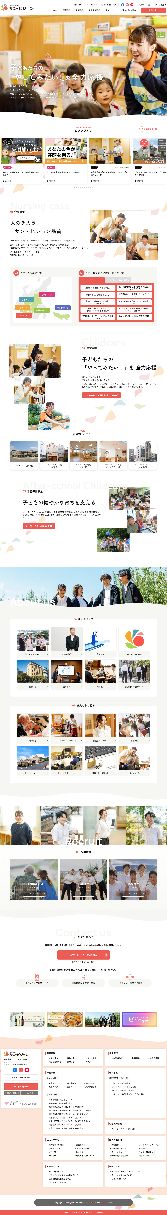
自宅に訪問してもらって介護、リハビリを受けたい (70, 1121)
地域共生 (142, 1148)
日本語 (161, 4)
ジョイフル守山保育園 (121, 1083)
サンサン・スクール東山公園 (123, 1129)
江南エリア (22, 307)
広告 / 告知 (53, 1058)
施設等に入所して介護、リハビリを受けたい (134, 295)
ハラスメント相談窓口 (58, 1182)
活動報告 (70, 1058)
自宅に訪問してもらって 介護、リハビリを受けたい (98, 309)
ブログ (94, 167)
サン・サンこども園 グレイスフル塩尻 (128, 1094)
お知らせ (77, 4)
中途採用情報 (153, 1058)
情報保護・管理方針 (12, 1093)
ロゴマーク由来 (82, 1148)
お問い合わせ (22, 1086)
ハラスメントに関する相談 (129, 983)
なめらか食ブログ (108, 4)
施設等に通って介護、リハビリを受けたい (134, 302)
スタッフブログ (91, 4)
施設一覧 (52, 1152)
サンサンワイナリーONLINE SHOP (125, 1171)
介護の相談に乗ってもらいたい (98, 288)
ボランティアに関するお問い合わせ (63, 1175)
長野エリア (47, 294)
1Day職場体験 (117, 1058)
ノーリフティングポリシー (150, 1145)
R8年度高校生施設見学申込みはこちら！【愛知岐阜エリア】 (109, 173)
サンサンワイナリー (119, 1152)
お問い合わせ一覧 (56, 1171)
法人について (111, 10)
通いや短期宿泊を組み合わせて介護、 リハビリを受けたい (134, 287)
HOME (54, 10)
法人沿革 (80, 1152)
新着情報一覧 (151, 129)
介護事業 (66, 10)
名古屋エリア (24, 315)
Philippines (83, 1202)
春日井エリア (42, 310)
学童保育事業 (94, 10)
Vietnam (96, 1202)
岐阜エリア (26, 299)
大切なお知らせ (55, 1061)
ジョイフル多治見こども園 (123, 1090)
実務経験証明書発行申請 (83, 983)
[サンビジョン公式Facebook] (122, 4)
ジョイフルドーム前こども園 (124, 1086)
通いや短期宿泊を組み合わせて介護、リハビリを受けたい (72, 1110)
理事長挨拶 (80, 1145)
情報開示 (52, 1155)
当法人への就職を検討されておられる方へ (64, 172)
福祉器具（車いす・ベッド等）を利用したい (98, 317)
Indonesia (109, 1202)
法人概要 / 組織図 (56, 1145)
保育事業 (79, 10)
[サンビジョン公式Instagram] (127, 4)
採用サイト (143, 4)
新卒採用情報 (135, 1058)
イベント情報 (90, 1058)
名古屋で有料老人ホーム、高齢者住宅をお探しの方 (21, 173)
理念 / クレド (54, 1148)
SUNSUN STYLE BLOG (21, 1077)
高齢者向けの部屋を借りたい (98, 295)
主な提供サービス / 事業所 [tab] (118, 280)
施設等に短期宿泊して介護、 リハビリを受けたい (98, 302)
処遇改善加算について (85, 1155)
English (71, 1202)
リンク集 (30, 1093)
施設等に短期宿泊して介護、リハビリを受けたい (69, 1114)
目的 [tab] (91, 280)
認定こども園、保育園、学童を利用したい (134, 317)
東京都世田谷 (63, 307)
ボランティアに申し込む (37, 983)
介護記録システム (118, 1148)
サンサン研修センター (148, 1152)
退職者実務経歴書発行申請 (60, 1178)
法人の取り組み (129, 10)
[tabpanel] (116, 302)
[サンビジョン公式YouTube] (131, 4)
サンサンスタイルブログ (121, 1175)
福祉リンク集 (144, 1155)
